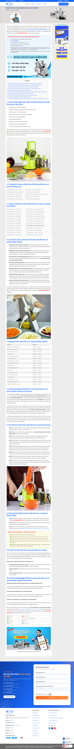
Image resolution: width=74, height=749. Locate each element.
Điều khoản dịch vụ (52, 712)
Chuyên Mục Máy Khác (14, 10)
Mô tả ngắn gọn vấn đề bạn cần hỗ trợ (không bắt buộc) (44, 686)
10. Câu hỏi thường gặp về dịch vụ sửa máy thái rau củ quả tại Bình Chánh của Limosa (27, 98)
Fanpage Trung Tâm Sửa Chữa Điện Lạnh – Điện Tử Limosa (35, 528)
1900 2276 (11, 720)
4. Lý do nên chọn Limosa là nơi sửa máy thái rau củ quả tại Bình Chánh (24, 88)
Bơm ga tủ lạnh (35, 735)
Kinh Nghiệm (60, 0)
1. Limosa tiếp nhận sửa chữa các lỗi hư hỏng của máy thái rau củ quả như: (24, 83)
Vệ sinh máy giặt (35, 728)
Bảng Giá (39, 4)
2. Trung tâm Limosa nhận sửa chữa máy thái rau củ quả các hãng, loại (23, 85)
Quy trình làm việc (52, 725)
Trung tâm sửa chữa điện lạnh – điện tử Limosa (30, 609)
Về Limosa (27, 4)
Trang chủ (7, 10)
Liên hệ (44, 4)
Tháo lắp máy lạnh (36, 722)
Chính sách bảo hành (53, 715)
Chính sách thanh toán (53, 720)
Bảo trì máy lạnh (35, 720)
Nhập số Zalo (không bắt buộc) (40, 681)
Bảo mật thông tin (52, 722)
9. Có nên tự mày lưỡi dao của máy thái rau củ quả (18, 96)
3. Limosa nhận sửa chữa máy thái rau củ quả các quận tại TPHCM (22, 86)
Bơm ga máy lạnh (35, 717)
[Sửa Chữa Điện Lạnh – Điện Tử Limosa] (15, 4)
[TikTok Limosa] (52, 728)
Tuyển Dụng (66, 0)
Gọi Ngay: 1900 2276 (10, 696)
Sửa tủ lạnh (34, 730)
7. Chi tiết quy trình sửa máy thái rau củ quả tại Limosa (20, 93)
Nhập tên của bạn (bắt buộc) (40, 672)
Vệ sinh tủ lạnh (35, 733)
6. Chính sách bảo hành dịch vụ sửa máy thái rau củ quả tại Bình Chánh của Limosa (26, 91)
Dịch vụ (33, 4)
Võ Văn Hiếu (17, 725)
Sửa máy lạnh (35, 712)
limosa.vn (11, 730)
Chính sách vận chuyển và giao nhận (56, 717)
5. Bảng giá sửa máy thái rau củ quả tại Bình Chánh (19, 90)
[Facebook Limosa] (50, 728)
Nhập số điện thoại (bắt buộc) (40, 677)
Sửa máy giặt (35, 725)
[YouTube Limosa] (55, 728)
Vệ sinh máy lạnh (35, 715)
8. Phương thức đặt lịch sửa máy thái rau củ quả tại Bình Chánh (22, 95)
